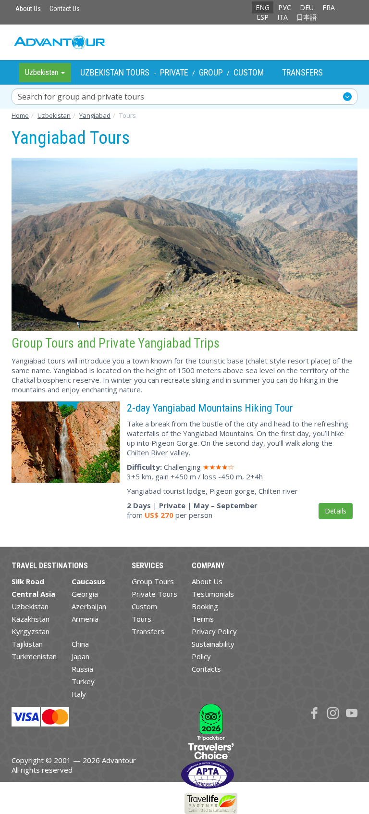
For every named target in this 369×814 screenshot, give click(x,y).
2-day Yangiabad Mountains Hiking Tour (210, 407)
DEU (307, 7)
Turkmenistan (34, 656)
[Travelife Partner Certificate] (210, 803)
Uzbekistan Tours (114, 72)
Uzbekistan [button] (42, 72)
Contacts (206, 669)
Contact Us (64, 9)
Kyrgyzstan (30, 631)
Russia (82, 669)
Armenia (85, 619)
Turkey (83, 681)
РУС (284, 7)
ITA (282, 17)
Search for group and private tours (81, 96)
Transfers (302, 72)
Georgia (85, 594)
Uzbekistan (30, 606)
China (80, 644)
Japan (80, 656)
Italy (79, 694)
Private (174, 72)
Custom (249, 72)
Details (335, 510)
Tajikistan (27, 644)
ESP (263, 17)
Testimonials (213, 594)
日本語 (306, 17)
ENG (263, 7)
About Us (28, 9)
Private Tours (154, 594)
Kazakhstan (30, 619)
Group (211, 72)
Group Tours (153, 581)
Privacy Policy (214, 631)
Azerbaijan (89, 606)
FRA (328, 7)
